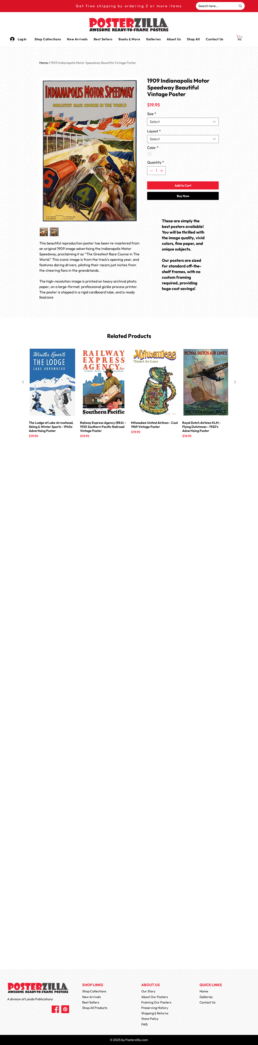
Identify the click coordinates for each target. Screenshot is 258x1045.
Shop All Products (94, 1008)
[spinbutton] (156, 170)
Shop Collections (94, 991)
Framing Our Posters (156, 1002)
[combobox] (183, 122)
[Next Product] (235, 382)
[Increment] (162, 170)
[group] (129, 398)
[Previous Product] (23, 382)
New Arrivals (91, 997)
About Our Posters (154, 997)
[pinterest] (65, 1009)
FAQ (144, 1024)
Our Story (148, 991)
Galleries (206, 997)
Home (43, 63)
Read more (46, 297)
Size (151, 114)
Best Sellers (90, 1002)
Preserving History (154, 1008)
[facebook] (55, 1009)
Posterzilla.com (136, 1040)
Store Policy (149, 1019)
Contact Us (207, 1002)
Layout (154, 131)
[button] (129, 39)
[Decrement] (151, 170)
